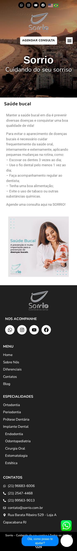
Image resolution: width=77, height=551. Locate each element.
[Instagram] (28, 5)
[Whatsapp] (21, 5)
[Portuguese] (56, 5)
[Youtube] (36, 5)
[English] (50, 5)
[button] (69, 40)
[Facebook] (43, 5)
